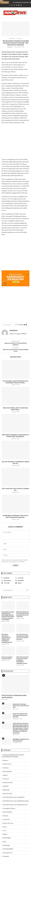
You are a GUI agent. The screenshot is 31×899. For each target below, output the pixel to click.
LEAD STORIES (7, 812)
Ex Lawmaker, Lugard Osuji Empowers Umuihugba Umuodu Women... (15, 381)
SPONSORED (7, 838)
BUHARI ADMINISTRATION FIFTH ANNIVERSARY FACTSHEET (13, 755)
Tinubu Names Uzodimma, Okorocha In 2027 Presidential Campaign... (15, 516)
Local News (6, 819)
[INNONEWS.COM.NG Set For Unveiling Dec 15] (6, 741)
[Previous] (10, 2)
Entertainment (7, 771)
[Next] (11, 2)
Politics (5, 834)
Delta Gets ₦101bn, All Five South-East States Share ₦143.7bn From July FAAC (22, 614)
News (4, 830)
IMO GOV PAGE (7, 793)
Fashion (5, 775)
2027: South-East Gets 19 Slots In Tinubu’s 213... (15, 489)
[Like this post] (16, 324)
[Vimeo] (21, 5)
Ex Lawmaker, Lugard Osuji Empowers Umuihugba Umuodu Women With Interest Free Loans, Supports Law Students (8, 615)
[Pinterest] (16, 5)
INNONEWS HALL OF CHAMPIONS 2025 (15, 804)
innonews (10, 47)
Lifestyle (5, 816)
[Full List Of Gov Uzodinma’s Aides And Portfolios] (15, 684)
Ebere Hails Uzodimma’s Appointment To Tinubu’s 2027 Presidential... (15, 435)
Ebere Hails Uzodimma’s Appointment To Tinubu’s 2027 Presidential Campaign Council (7, 638)
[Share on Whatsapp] (22, 324)
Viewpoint (6, 856)
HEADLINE (6, 790)
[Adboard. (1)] (15, 271)
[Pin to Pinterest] (21, 324)
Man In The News (8, 823)
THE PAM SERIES (8, 849)
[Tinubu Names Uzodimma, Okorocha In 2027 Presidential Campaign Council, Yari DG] (15, 504)
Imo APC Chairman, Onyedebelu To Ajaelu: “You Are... (15, 462)
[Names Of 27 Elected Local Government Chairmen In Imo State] (6, 716)
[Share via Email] (26, 324)
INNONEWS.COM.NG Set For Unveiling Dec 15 (21, 740)
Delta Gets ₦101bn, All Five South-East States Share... (15, 408)
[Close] (2, 2)
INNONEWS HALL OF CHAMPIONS (13, 797)
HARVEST (6, 786)
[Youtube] (18, 5)
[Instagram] (14, 5)
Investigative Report (9, 808)
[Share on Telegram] (24, 324)
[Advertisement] (15, 140)
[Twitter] (11, 5)
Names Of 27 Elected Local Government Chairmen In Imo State (20, 715)
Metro (5, 827)
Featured (5, 779)
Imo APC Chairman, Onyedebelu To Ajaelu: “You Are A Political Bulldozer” (22, 637)
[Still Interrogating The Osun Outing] (8, 650)
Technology (6, 845)
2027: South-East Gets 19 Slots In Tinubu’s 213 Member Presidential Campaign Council (22, 660)
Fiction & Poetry (8, 782)
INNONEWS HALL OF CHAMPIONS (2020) (15, 801)
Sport (4, 841)
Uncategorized (7, 852)
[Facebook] (9, 5)
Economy (6, 768)
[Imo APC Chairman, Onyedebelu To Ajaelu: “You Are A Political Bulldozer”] (15, 450)
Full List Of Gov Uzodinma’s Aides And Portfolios (14, 696)
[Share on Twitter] (19, 324)
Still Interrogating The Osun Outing (7, 657)
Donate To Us (7, 764)
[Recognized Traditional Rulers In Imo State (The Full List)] (6, 706)
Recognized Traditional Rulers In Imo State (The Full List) (21, 705)
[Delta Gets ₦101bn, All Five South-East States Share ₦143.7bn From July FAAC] (15, 396)
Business (5, 760)
